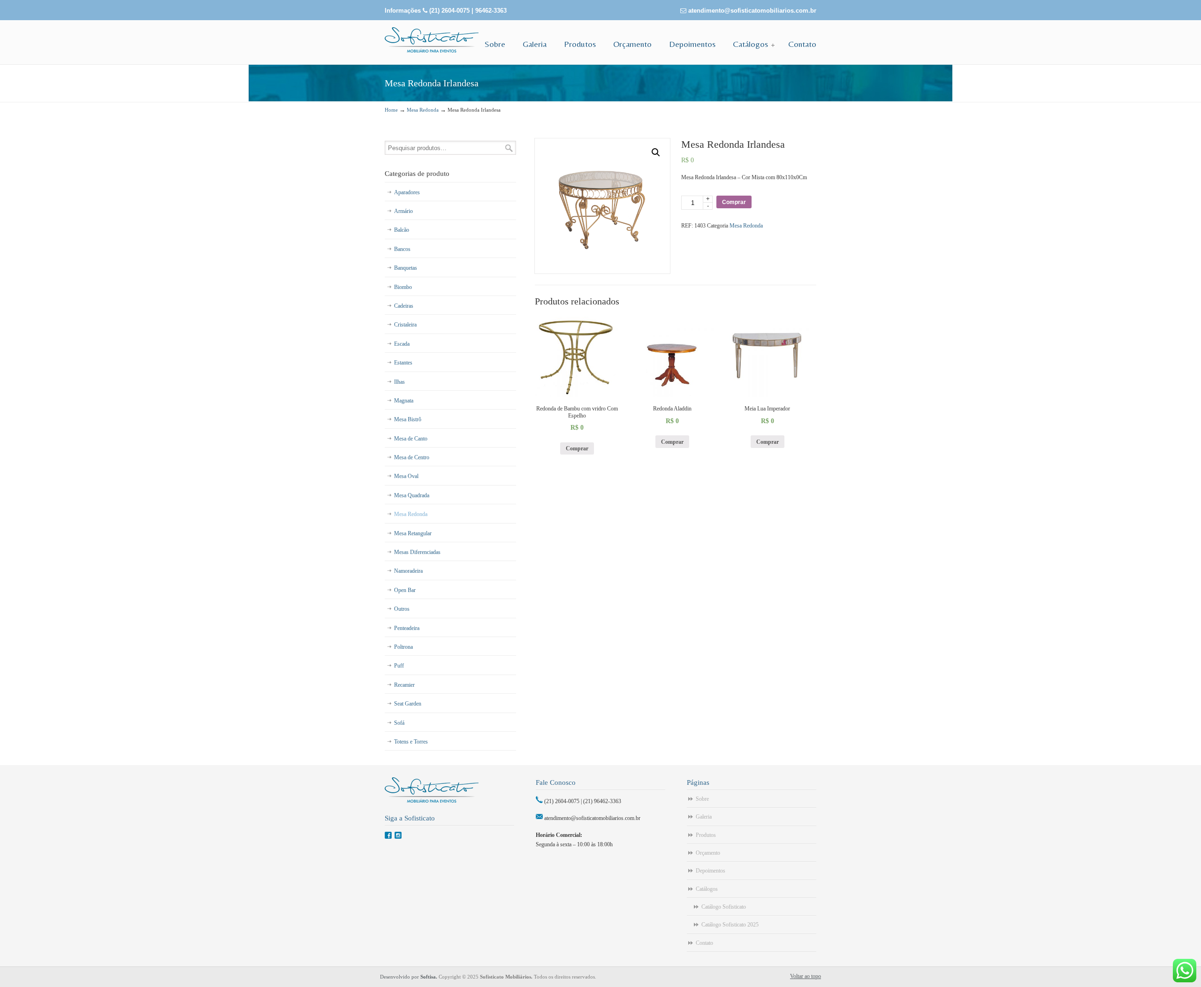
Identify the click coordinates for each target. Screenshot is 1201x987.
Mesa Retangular (413, 533)
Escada (402, 344)
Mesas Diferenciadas (417, 552)
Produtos (706, 835)
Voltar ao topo (805, 976)
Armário (403, 211)
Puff (399, 665)
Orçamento (708, 853)
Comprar (734, 202)
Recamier (404, 685)
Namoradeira (408, 571)
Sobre (702, 799)
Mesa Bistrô (407, 419)
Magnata (403, 400)
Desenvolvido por (409, 976)
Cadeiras (403, 306)
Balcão (401, 230)
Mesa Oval (406, 476)
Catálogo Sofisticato (723, 906)
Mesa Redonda (423, 110)
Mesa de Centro (411, 457)
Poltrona (403, 647)
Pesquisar (509, 148)
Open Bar (405, 590)
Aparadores (407, 192)
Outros (402, 609)
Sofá (399, 723)
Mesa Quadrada (411, 495)
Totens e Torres (411, 741)
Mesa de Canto (410, 438)
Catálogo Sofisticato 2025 (730, 924)
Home (391, 110)
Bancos (402, 249)
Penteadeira (406, 628)
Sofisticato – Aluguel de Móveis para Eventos (432, 40)
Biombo (403, 287)
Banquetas (405, 268)
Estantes (403, 362)
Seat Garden (407, 703)
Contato (704, 943)
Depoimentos (710, 870)
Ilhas (399, 382)
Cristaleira (405, 324)
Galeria (704, 816)
